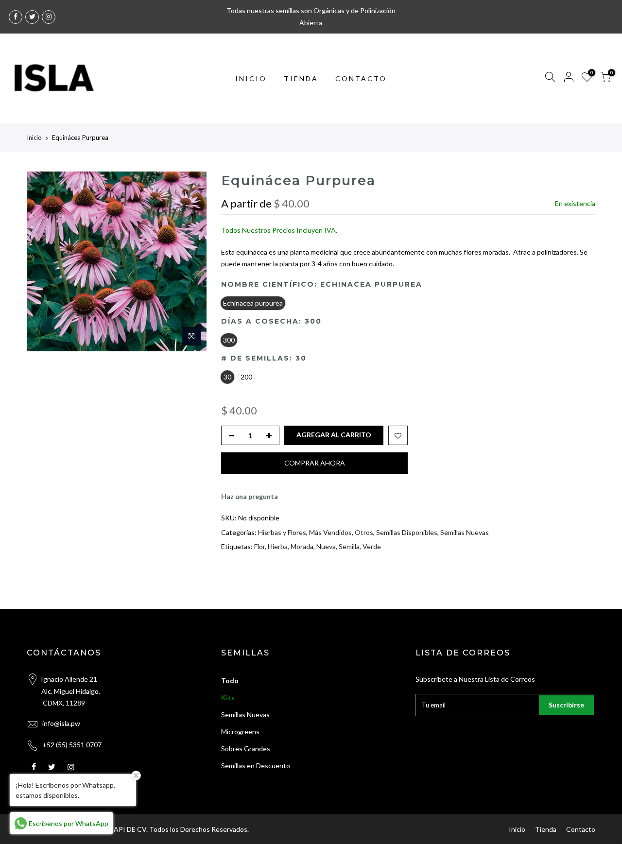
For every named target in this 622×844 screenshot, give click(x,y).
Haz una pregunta (249, 496)
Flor (259, 546)
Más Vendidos (330, 532)
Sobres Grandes (245, 748)
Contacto (580, 829)
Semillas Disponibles (406, 532)
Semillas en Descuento (255, 765)
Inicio (34, 137)
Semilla (349, 546)
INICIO (251, 78)
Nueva (326, 546)
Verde (372, 546)
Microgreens (240, 731)
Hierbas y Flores (282, 532)
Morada (302, 546)
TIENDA (301, 78)
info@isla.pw (61, 723)
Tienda (545, 829)
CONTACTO (361, 78)
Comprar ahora (314, 462)
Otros (364, 532)
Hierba (278, 546)
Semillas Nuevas (464, 532)
